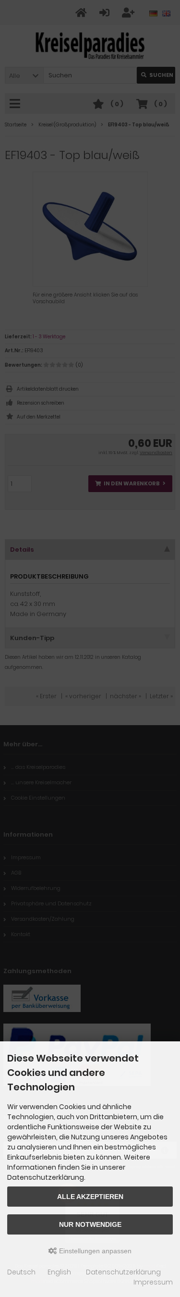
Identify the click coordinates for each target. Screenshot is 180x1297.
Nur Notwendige (90, 1224)
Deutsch (21, 1272)
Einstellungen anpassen (94, 1251)
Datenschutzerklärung (123, 1272)
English (59, 1272)
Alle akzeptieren (90, 1196)
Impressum (153, 1282)
